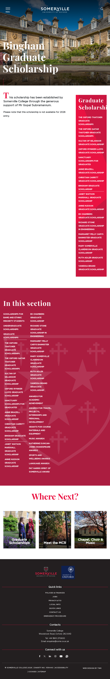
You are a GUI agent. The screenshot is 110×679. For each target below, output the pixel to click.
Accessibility (61, 667)
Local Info (55, 604)
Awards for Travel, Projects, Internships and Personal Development (40, 415)
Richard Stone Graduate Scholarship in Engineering (91, 226)
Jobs (55, 596)
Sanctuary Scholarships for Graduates (88, 161)
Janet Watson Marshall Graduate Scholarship (89, 197)
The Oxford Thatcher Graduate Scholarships (90, 121)
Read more (19, 548)
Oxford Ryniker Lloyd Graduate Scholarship (91, 151)
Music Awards (37, 439)
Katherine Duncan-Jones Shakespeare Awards (39, 447)
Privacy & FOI (55, 600)
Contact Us (55, 612)
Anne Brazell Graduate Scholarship (91, 171)
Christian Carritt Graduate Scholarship (91, 179)
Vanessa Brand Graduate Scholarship (91, 267)
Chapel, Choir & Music (90, 529)
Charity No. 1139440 (43, 667)
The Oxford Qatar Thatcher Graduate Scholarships (89, 132)
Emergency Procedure (55, 616)
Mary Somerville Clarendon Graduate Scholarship (90, 249)
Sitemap (42, 671)
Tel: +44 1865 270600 (55, 638)
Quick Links (55, 608)
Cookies (32, 671)
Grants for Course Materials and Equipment (40, 430)
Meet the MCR (55, 529)
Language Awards (39, 464)
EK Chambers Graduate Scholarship (91, 216)
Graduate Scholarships (10, 336)
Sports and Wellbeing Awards (39, 457)
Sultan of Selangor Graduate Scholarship (91, 142)
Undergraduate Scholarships (12, 327)
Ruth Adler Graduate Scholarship (90, 259)
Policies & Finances (55, 593)
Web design (88, 668)
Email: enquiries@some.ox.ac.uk (55, 641)
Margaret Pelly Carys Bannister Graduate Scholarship (90, 237)
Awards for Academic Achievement (36, 400)
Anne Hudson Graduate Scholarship (91, 207)
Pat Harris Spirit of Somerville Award (40, 470)
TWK (100, 668)
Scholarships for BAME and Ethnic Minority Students (13, 317)
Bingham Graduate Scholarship (88, 187)
